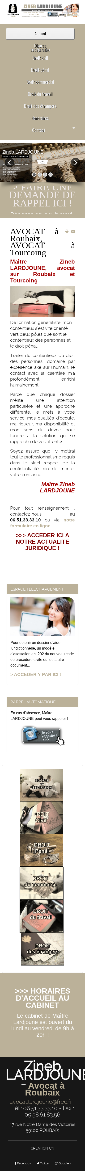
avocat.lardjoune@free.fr (41, 1102)
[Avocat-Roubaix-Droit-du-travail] (42, 916)
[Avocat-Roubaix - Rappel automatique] (42, 735)
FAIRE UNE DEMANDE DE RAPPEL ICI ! (42, 191)
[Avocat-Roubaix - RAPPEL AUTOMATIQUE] (42, 10)
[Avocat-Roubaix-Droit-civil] (41, 817)
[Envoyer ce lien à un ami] (73, 231)
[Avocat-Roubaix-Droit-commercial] (42, 883)
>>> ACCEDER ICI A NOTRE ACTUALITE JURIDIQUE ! (42, 541)
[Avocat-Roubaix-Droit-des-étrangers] (42, 949)
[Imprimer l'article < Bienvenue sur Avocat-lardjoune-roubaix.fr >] (66, 231)
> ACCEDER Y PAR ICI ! (35, 674)
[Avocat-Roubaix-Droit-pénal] (41, 850)
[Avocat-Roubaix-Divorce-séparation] (41, 785)
